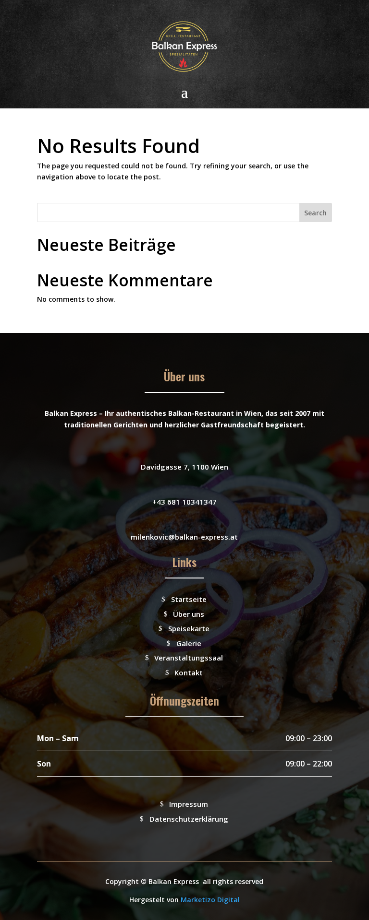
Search (315, 212)
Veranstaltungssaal (188, 657)
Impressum (188, 804)
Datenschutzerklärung (188, 819)
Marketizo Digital (210, 899)
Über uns (188, 614)
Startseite (189, 599)
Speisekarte (188, 628)
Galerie (188, 643)
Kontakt (188, 672)
